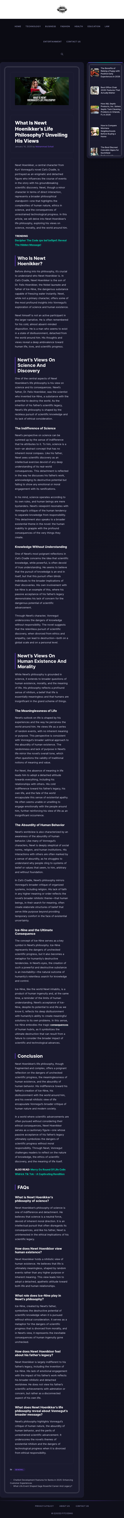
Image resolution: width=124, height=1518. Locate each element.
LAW (107, 26)
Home (18, 26)
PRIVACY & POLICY (44, 1506)
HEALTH (79, 26)
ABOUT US (64, 1506)
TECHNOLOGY (33, 26)
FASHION (65, 26)
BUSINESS (50, 26)
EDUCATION (94, 26)
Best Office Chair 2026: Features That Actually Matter (110, 90)
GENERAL (19, 1470)
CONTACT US (73, 41)
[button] (62, 54)
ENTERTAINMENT (52, 41)
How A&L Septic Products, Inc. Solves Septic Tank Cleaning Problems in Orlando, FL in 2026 (111, 109)
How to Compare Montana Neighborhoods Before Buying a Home (109, 131)
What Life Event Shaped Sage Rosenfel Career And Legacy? (42, 1486)
